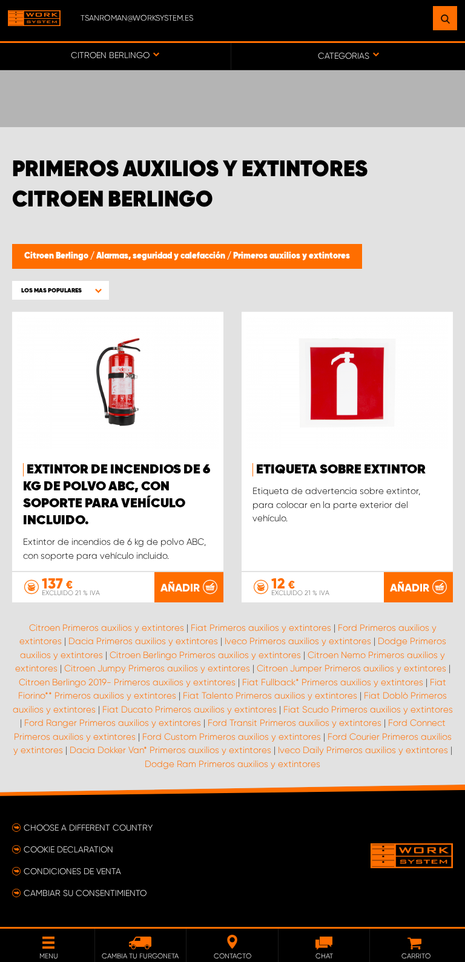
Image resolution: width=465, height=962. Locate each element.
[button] (60, 290)
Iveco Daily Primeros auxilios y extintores (363, 750)
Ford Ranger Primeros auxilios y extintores (112, 722)
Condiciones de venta (72, 871)
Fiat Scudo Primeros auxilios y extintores (368, 709)
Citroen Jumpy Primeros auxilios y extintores (157, 668)
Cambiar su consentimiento (85, 893)
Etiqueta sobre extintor (341, 469)
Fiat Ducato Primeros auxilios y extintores (189, 709)
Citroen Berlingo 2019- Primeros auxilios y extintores (127, 682)
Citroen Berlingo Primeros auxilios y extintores (205, 655)
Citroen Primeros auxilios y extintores (106, 627)
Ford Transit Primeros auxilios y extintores (294, 722)
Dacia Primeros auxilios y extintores (143, 641)
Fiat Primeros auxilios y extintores (261, 627)
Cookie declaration (68, 849)
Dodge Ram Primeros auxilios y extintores (232, 764)
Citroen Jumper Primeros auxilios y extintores (351, 668)
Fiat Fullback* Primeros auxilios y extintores (332, 682)
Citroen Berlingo (57, 256)
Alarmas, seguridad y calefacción (161, 256)
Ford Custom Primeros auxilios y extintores (231, 736)
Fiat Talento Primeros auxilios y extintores (270, 695)
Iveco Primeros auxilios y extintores (298, 641)
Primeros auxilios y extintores (291, 256)
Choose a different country (88, 827)
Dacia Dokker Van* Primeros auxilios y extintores (170, 750)
